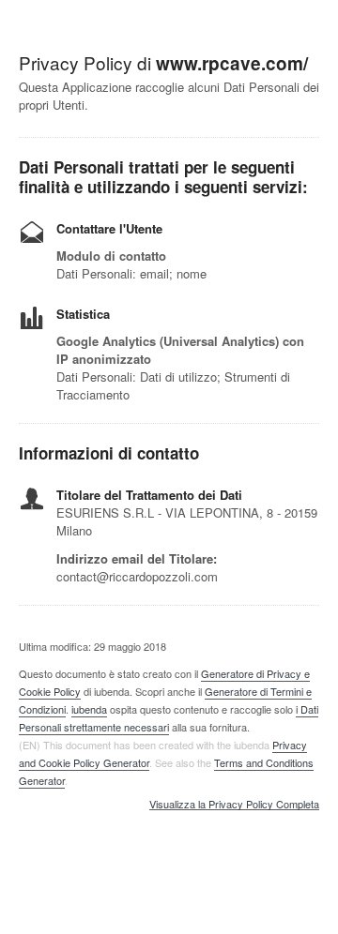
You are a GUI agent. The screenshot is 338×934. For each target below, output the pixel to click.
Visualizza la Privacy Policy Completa (234, 804)
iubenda (89, 708)
